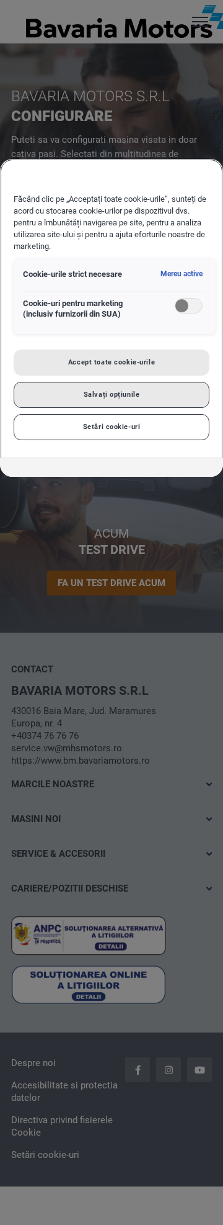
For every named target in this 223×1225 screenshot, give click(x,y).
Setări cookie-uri (112, 426)
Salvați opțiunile (112, 394)
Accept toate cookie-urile (111, 362)
